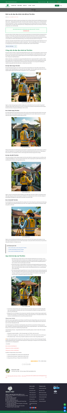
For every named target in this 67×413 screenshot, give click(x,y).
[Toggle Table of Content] (15, 46)
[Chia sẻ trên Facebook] (22, 364)
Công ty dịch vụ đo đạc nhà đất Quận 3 (12, 348)
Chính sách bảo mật (42, 388)
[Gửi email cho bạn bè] (26, 364)
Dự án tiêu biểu (41, 399)
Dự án (29, 5)
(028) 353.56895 (13, 397)
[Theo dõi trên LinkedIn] (34, 408)
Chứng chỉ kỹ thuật (42, 401)
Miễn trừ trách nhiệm (42, 392)
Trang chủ (13, 5)
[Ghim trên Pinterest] (28, 364)
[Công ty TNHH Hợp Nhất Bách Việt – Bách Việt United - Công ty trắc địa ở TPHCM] (8, 5)
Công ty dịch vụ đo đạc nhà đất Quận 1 (12, 350)
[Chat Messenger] (65, 411)
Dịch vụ (25, 5)
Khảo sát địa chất (32, 394)
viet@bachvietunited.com (13, 400)
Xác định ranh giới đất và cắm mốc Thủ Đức (16, 249)
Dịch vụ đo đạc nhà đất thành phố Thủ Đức (15, 251)
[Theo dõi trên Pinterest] (32, 408)
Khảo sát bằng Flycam (33, 401)
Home (28, 11)
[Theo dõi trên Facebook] (30, 408)
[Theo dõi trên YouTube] (35, 408)
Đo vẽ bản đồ (31, 388)
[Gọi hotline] (65, 404)
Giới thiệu (19, 5)
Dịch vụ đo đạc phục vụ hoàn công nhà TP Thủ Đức (17, 247)
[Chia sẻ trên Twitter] (24, 364)
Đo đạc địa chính (32, 390)
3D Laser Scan (32, 399)
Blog (33, 5)
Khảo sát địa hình (32, 392)
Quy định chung (42, 390)
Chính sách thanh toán (43, 394)
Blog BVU (31, 11)
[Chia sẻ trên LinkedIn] (30, 364)
